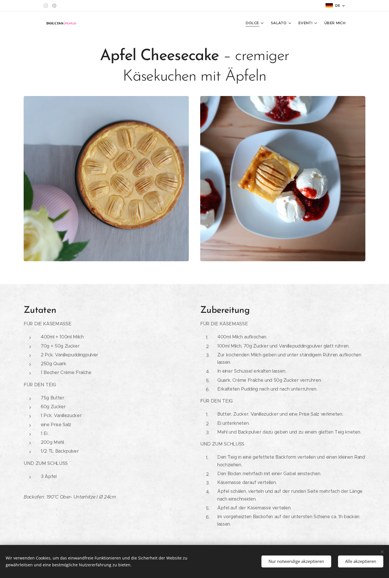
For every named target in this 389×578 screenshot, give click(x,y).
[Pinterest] (54, 6)
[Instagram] (45, 6)
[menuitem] (255, 23)
